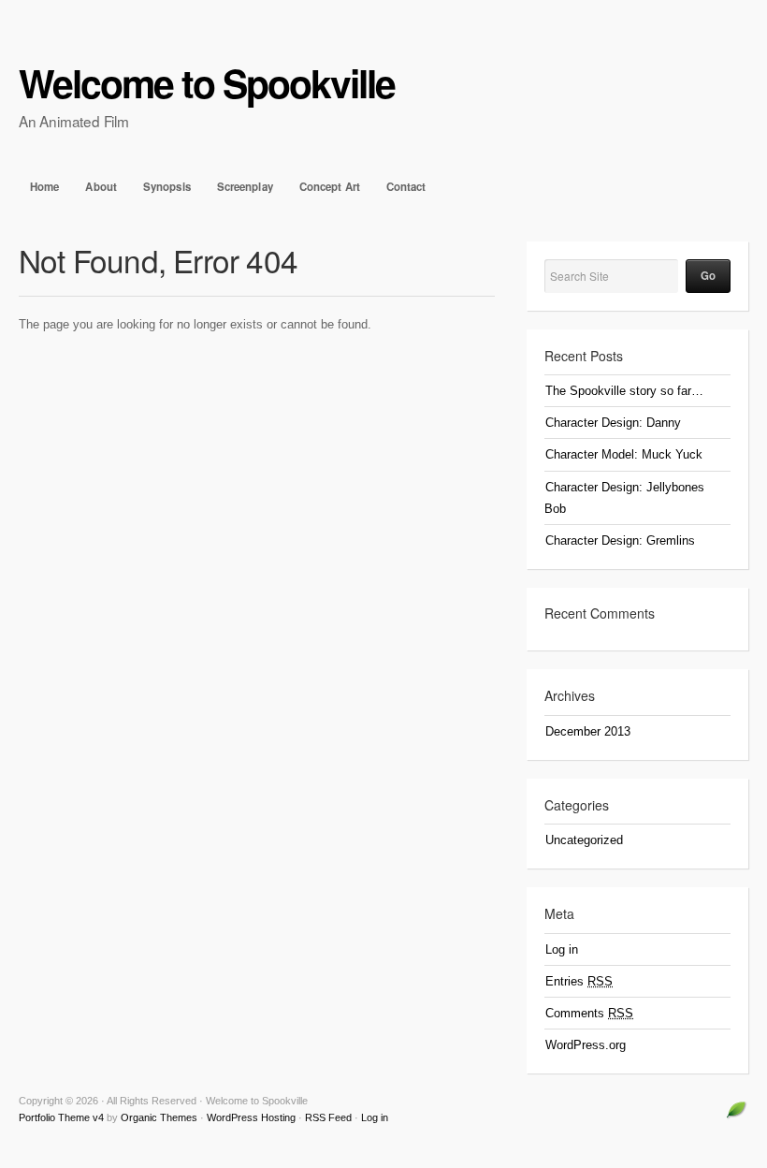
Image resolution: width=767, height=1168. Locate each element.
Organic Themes (159, 1117)
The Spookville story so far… (624, 391)
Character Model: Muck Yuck (623, 454)
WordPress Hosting (251, 1117)
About (101, 187)
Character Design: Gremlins (620, 540)
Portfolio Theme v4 (61, 1117)
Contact (406, 187)
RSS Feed (328, 1117)
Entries (579, 981)
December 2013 (587, 731)
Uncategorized (584, 840)
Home (44, 187)
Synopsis (167, 187)
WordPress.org (585, 1045)
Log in (561, 949)
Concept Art (329, 187)
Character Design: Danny (613, 423)
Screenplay (245, 187)
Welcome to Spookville (207, 82)
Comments (589, 1013)
